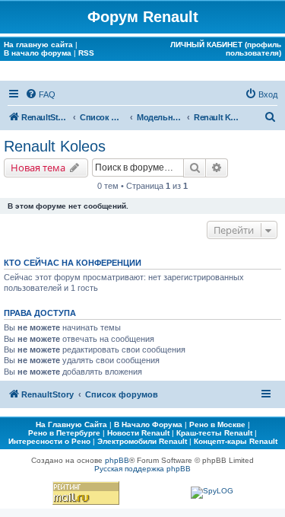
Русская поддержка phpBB (142, 468)
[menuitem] (40, 94)
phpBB (117, 460)
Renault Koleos (55, 146)
